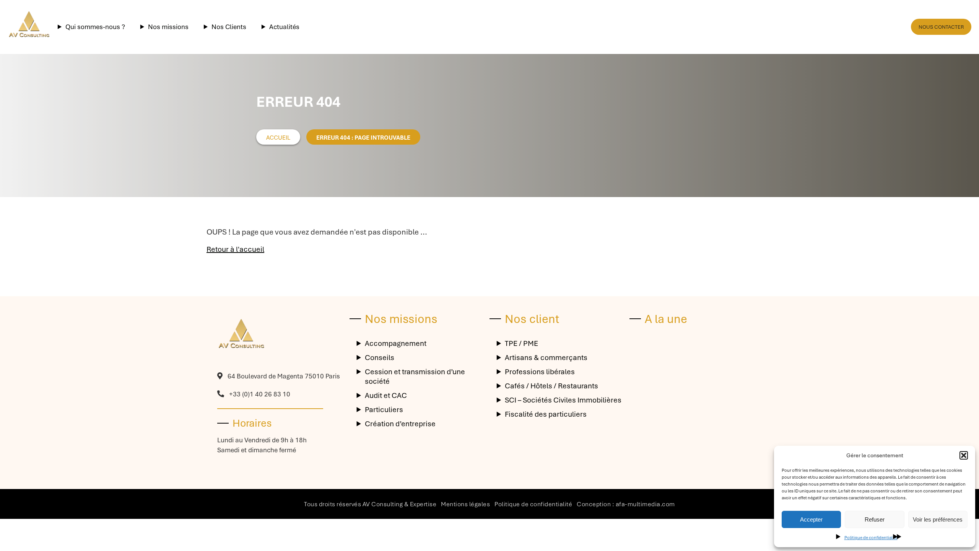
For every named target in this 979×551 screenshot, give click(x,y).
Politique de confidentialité (871, 537)
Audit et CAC (386, 395)
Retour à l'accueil (235, 249)
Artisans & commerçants (546, 357)
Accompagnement (395, 343)
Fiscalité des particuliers (546, 414)
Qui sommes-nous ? (95, 27)
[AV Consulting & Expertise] (29, 27)
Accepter (811, 519)
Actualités (284, 27)
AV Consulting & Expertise (400, 504)
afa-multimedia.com (645, 504)
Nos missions (168, 27)
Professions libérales (540, 372)
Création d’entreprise (400, 424)
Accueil (278, 138)
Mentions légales (465, 504)
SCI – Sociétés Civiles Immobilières (563, 400)
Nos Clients (228, 27)
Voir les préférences (938, 519)
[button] (964, 455)
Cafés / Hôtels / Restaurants (551, 386)
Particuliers (384, 409)
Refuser (875, 519)
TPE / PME (521, 343)
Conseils (379, 357)
